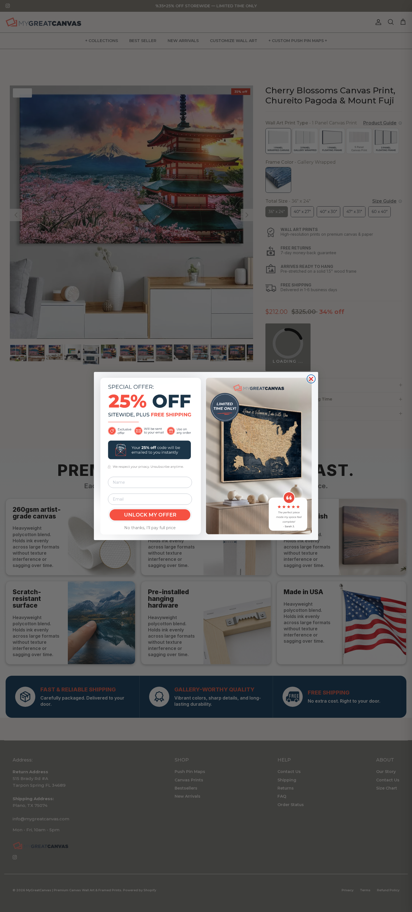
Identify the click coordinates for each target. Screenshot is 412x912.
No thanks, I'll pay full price (150, 527)
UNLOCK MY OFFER (150, 515)
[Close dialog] (311, 379)
